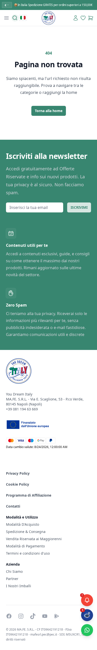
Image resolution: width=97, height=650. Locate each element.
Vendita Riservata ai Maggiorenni (34, 538)
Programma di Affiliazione (28, 495)
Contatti (13, 506)
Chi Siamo (14, 571)
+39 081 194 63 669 (22, 409)
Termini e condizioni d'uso (28, 553)
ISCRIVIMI (79, 207)
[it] (23, 18)
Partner (12, 578)
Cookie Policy (17, 484)
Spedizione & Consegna (26, 531)
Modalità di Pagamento (25, 546)
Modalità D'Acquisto (22, 524)
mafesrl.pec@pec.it (43, 634)
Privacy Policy (18, 473)
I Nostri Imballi (18, 586)
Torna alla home (48, 110)
